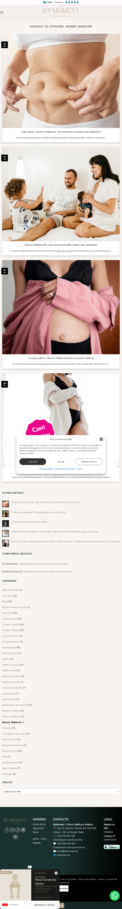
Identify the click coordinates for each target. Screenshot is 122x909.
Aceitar (32, 461)
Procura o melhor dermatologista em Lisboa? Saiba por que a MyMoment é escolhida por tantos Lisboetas (65, 541)
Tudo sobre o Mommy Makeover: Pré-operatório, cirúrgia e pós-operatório (61, 131)
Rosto (5, 756)
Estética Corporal (10, 664)
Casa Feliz (7, 612)
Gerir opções (89, 461)
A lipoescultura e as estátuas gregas (29, 521)
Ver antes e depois (44, 905)
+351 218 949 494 (66, 835)
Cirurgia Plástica (10, 630)
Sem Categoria (9, 768)
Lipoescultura (9, 693)
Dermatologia (9, 647)
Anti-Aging (7, 595)
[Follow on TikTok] (17, 830)
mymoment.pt (63, 854)
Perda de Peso (9, 739)
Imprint (80, 468)
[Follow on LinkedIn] (23, 830)
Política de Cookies (46, 468)
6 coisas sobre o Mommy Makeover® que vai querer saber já (61, 357)
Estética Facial (9, 670)
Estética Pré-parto (11, 681)
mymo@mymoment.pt (67, 851)
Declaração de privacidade (65, 468)
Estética (6, 658)
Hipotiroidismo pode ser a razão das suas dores (43, 563)
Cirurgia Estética (10, 624)
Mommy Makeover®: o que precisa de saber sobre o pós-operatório (61, 244)
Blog (4, 601)
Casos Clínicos (9, 618)
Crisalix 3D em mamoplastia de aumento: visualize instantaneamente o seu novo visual (54, 531)
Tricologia (7, 773)
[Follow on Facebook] (7, 830)
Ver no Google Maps (73, 831)
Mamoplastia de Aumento (15, 704)
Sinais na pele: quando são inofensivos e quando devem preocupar (45, 502)
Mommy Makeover (11, 716)
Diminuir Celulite (10, 653)
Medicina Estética (11, 710)
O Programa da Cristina (14, 733)
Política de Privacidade (65, 879)
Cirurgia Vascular (11, 641)
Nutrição (6, 727)
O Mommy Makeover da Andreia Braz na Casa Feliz (38, 512)
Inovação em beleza (12, 687)
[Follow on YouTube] (15, 836)
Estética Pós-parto (11, 676)
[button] (101, 439)
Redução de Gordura (12, 745)
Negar (60, 461)
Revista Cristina (10, 750)
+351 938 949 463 (66, 843)
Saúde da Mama (10, 762)
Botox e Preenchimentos (14, 607)
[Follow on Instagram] (12, 830)
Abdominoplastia (10, 589)
